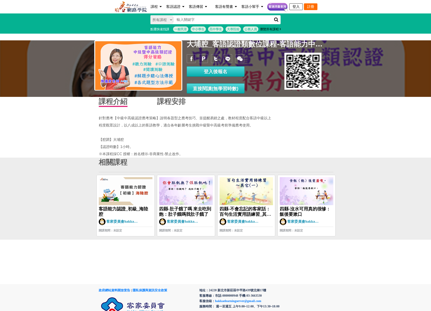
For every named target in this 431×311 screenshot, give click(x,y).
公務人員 (250, 29)
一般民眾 (180, 29)
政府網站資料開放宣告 (114, 290)
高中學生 (215, 29)
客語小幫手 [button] (250, 7)
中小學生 (198, 29)
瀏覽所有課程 (270, 29)
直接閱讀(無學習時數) (215, 88)
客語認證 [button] (173, 7)
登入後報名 (215, 71)
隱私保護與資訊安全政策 (150, 290)
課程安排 (171, 101)
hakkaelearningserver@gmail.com (238, 301)
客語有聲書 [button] (224, 7)
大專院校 (233, 29)
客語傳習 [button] (196, 7)
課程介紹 (113, 101)
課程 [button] (154, 7)
